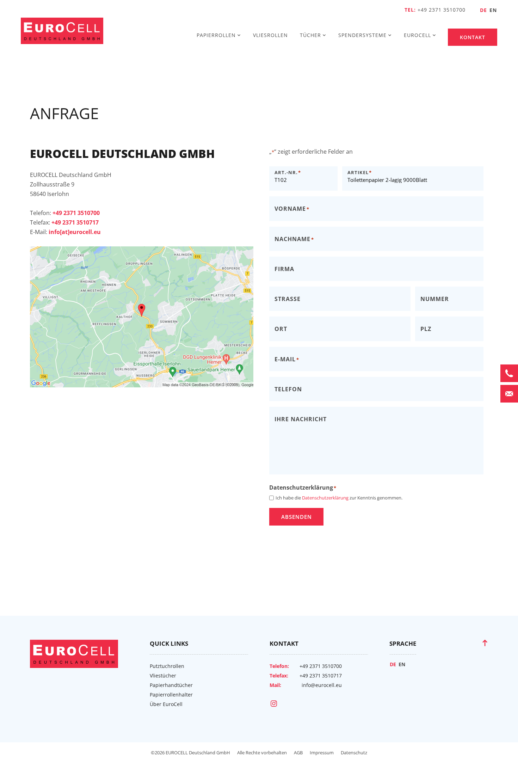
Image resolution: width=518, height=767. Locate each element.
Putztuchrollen (167, 666)
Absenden (296, 516)
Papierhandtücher (171, 685)
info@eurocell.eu (322, 685)
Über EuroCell (166, 704)
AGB (298, 752)
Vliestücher (163, 675)
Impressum (322, 752)
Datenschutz (354, 752)
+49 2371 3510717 (321, 675)
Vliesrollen (270, 35)
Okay (142, 343)
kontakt (472, 37)
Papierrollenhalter (171, 694)
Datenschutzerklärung (147, 300)
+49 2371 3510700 (441, 9)
